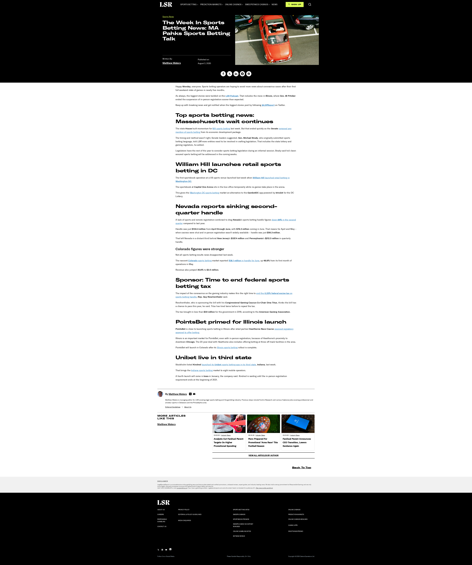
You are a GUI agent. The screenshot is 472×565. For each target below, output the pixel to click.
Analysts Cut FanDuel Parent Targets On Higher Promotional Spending (228, 442)
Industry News (226, 435)
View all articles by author (264, 455)
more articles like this (171, 417)
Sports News (168, 16)
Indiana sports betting (202, 370)
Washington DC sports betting (204, 192)
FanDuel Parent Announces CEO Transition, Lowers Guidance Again (297, 442)
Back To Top (301, 467)
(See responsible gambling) (264, 488)
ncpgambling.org (182, 488)
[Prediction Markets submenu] (222, 4)
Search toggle (309, 4)
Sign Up (296, 4)
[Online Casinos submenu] (242, 4)
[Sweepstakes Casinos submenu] (269, 4)
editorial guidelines (172, 407)
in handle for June (244, 260)
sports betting (200, 260)
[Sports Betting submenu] (197, 4)
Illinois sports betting (227, 347)
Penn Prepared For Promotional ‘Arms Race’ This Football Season (263, 442)
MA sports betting (221, 128)
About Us (187, 407)
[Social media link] (223, 73)
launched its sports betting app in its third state (229, 364)
